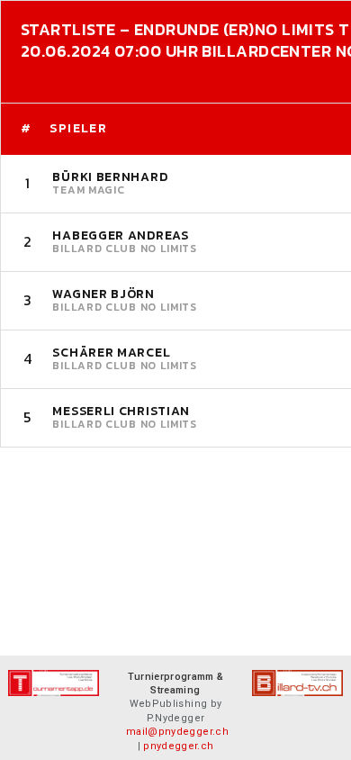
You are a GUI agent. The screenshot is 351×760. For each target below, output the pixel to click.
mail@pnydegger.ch (177, 731)
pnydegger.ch (178, 746)
